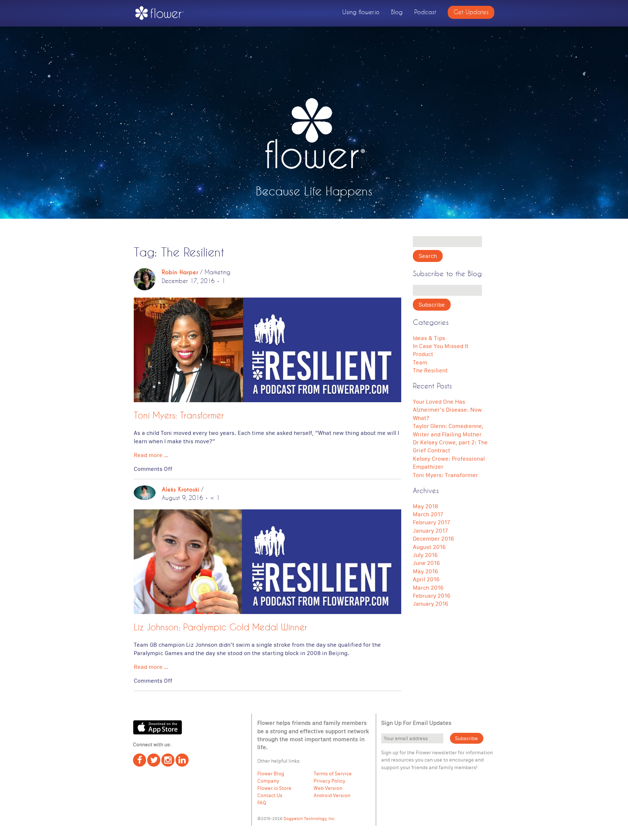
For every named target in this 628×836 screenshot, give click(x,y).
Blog (397, 11)
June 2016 (426, 562)
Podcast (425, 11)
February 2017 (431, 522)
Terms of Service (333, 773)
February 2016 (431, 595)
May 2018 (425, 506)
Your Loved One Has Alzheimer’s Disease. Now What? (447, 409)
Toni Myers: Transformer (179, 415)
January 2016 (430, 603)
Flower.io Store (274, 788)
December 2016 (433, 538)
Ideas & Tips (429, 338)
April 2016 (426, 579)
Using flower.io (360, 11)
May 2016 (425, 571)
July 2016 (425, 554)
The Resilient (430, 370)
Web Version (328, 788)
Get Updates (471, 11)
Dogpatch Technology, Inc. (309, 818)
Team (420, 362)
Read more (151, 455)
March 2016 (428, 587)
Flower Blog (270, 773)
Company (268, 781)
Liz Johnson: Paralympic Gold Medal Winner (220, 627)
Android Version (332, 795)
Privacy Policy (329, 781)
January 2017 (430, 530)
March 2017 (428, 514)
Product (423, 354)
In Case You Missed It (440, 346)
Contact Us (269, 795)
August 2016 (429, 546)
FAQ (261, 802)
